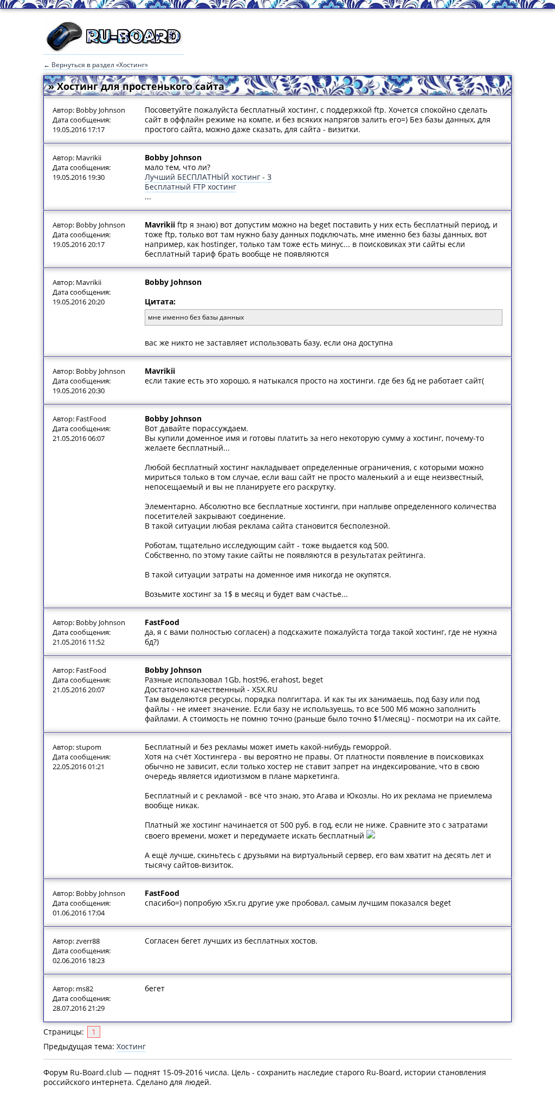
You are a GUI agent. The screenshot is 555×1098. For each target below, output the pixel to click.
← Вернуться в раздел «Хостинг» (95, 64)
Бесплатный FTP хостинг (190, 186)
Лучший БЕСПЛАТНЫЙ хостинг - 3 (208, 177)
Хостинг (131, 1046)
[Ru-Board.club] (113, 49)
